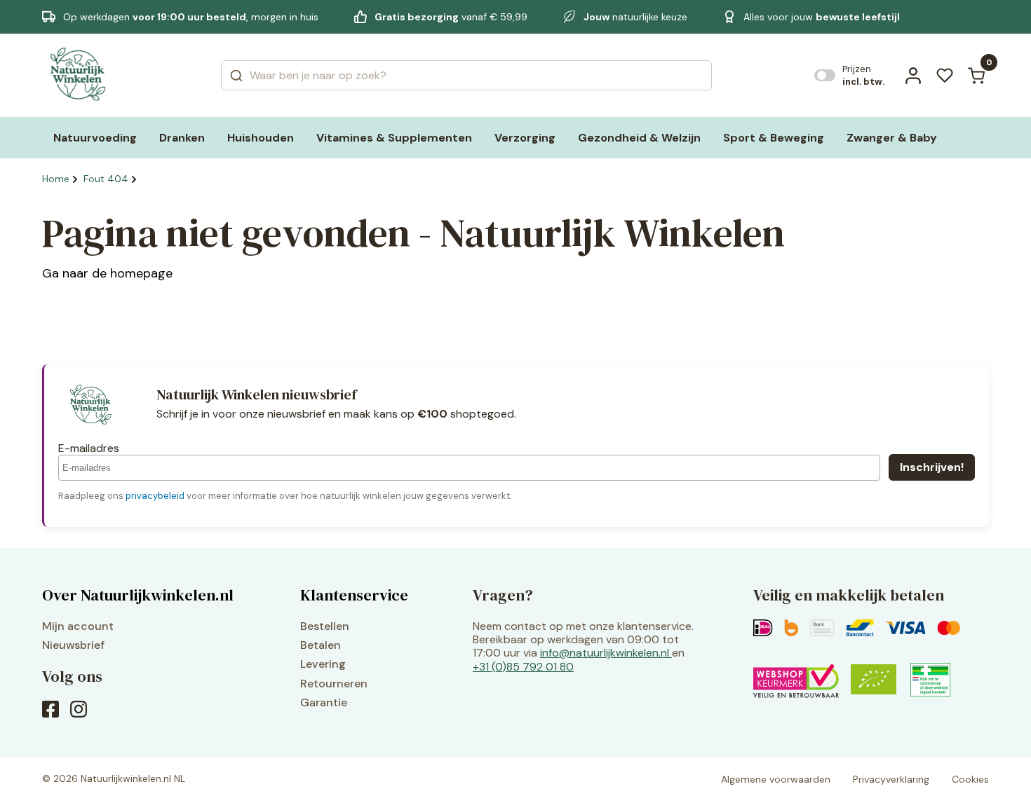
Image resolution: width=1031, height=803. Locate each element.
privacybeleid (155, 496)
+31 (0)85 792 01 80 (523, 666)
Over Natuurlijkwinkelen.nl (138, 594)
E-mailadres (88, 448)
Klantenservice (354, 594)
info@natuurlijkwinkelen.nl (604, 652)
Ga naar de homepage (107, 273)
